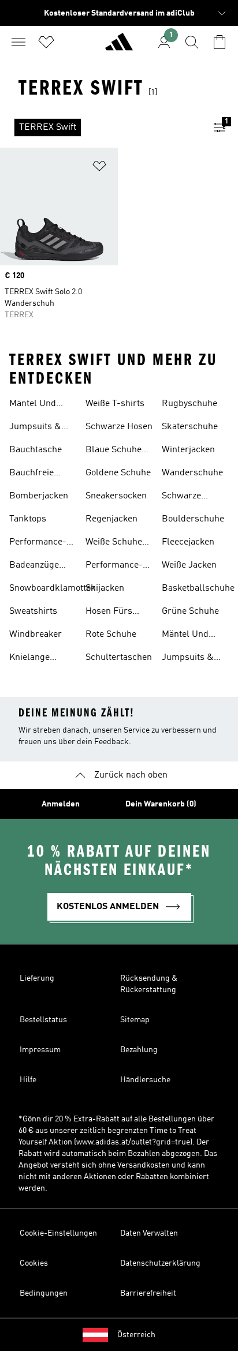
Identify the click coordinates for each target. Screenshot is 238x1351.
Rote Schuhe (110, 634)
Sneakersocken (116, 496)
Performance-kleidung (114, 566)
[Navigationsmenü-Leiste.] (18, 42)
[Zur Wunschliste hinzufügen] (99, 168)
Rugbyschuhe (189, 403)
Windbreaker (35, 634)
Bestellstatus (43, 1020)
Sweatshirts (33, 611)
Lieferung (37, 978)
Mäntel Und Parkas (32, 405)
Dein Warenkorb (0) (160, 804)
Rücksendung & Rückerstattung (148, 984)
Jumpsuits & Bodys (35, 428)
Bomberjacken (38, 496)
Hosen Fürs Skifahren (108, 612)
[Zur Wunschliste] (46, 42)
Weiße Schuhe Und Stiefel (113, 543)
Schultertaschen (118, 657)
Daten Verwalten (149, 1233)
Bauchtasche (35, 450)
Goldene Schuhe (118, 473)
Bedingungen (44, 1293)
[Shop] (119, 47)
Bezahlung (139, 1050)
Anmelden (61, 804)
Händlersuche (145, 1080)
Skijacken (104, 588)
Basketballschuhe (198, 588)
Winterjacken (188, 450)
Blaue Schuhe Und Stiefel (113, 451)
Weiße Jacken (189, 565)
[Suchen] (192, 42)
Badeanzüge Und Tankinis (35, 566)
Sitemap (135, 1020)
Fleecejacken (188, 542)
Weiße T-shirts (114, 403)
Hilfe (28, 1080)
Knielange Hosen (29, 659)
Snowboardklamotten (52, 588)
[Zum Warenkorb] (219, 42)
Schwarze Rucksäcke (184, 497)
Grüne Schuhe (190, 611)
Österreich (136, 1335)
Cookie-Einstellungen (58, 1233)
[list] (100, 127)
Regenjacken (111, 519)
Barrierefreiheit (148, 1293)
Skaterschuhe (190, 426)
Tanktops (27, 519)
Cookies (34, 1263)
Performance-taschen (37, 543)
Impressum (40, 1050)
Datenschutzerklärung (160, 1263)
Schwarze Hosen (119, 426)
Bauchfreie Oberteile (31, 474)
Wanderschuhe (192, 473)
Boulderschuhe (193, 519)
